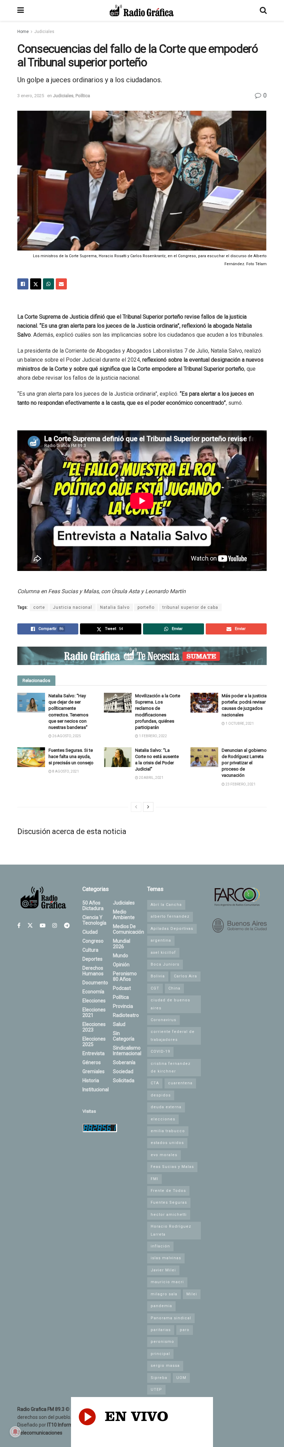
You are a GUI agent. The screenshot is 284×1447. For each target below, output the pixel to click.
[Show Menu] (20, 10)
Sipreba (159, 1378)
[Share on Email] (61, 283)
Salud (119, 1024)
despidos (161, 1095)
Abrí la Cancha (166, 904)
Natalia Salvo (115, 607)
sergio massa (165, 1365)
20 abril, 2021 (150, 778)
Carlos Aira (185, 976)
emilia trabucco (168, 1131)
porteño (145, 607)
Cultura (90, 950)
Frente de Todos (168, 1190)
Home (23, 31)
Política (83, 95)
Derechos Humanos (93, 970)
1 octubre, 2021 (239, 723)
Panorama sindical (171, 1318)
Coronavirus (163, 1020)
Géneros (91, 1062)
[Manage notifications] (15, 1431)
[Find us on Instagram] (54, 925)
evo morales (164, 1155)
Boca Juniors (165, 964)
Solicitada (123, 1080)
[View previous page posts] (136, 807)
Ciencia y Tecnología (94, 920)
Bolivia (158, 976)
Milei (191, 1294)
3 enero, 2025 (30, 95)
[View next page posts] (148, 807)
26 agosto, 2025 (66, 736)
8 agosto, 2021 (65, 771)
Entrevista (93, 1053)
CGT (155, 988)
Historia (90, 1080)
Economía (93, 991)
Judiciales (44, 31)
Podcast (122, 988)
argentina (161, 940)
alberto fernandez (170, 916)
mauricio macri (167, 1282)
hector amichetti (169, 1214)
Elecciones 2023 (94, 1027)
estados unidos (167, 1143)
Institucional (95, 1089)
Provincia (123, 1006)
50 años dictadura (93, 905)
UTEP (156, 1389)
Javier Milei (163, 1270)
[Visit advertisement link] (142, 656)
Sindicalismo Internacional (127, 1050)
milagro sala (164, 1294)
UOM (181, 1378)
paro (184, 1330)
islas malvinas (166, 1258)
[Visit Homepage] (141, 10)
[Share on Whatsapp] (48, 283)
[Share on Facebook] (22, 283)
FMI (154, 1179)
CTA (155, 1083)
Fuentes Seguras (169, 1202)
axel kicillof (163, 952)
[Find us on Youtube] (42, 925)
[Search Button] (263, 10)
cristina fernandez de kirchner (170, 1067)
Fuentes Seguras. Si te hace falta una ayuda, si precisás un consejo (71, 756)
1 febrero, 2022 (152, 736)
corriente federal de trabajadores (173, 1035)
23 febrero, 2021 (240, 784)
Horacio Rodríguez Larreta (171, 1230)
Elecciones (94, 1000)
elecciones (163, 1119)
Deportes (92, 959)
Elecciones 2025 (94, 1041)
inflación (160, 1246)
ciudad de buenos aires (170, 1004)
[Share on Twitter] (35, 283)
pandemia (161, 1306)
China (174, 988)
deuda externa (166, 1107)
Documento (95, 982)
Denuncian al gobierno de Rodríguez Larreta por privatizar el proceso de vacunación (244, 763)
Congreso (93, 941)
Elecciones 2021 (94, 1012)
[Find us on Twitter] (30, 925)
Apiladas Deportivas (172, 928)
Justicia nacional (72, 607)
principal (160, 1354)
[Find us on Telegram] (67, 925)
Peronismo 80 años (125, 976)
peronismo (162, 1341)
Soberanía (124, 1062)
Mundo (120, 955)
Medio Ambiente (124, 914)
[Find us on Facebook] (18, 925)
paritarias (161, 1330)
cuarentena (180, 1083)
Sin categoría (123, 1036)
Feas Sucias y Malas (172, 1166)
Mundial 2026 (121, 943)
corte (39, 607)
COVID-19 (160, 1051)
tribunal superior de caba (190, 607)
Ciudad (90, 932)
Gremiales (93, 1071)
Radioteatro (126, 1015)
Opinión (121, 964)
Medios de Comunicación (128, 929)
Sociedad (123, 1071)
